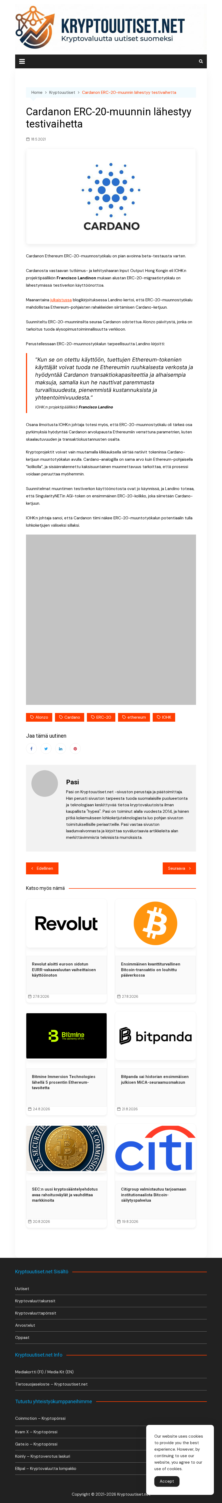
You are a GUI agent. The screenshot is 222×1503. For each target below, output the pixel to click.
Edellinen (45, 868)
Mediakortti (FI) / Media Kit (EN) (44, 1372)
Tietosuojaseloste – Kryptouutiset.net (51, 1384)
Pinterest (75, 748)
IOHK (166, 717)
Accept (167, 1481)
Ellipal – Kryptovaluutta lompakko (45, 1468)
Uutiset (22, 1288)
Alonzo (41, 717)
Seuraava (176, 868)
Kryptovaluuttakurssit (35, 1301)
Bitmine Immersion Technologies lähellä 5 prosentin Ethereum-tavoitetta (63, 1082)
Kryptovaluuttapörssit (35, 1313)
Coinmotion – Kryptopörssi (40, 1418)
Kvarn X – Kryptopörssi (36, 1432)
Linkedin (60, 748)
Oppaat (22, 1337)
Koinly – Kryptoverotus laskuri (42, 1456)
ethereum (137, 717)
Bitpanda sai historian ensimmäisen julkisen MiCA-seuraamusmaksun (155, 1079)
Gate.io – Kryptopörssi (36, 1444)
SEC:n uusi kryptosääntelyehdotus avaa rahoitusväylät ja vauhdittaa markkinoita (65, 1195)
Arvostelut (25, 1325)
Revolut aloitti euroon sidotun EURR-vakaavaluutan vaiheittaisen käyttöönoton (64, 970)
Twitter (46, 748)
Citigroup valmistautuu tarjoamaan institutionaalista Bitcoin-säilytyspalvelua (153, 1195)
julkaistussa (61, 300)
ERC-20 (103, 717)
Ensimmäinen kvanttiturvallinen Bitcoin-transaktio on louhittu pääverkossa (150, 970)
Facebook (31, 748)
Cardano (72, 717)
